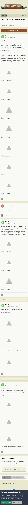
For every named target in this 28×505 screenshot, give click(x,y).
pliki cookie (19, 493)
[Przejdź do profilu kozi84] (2, 206)
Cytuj (6, 199)
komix (5, 23)
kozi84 (7, 205)
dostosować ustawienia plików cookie (9, 496)
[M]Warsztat (11, 25)
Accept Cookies (7, 502)
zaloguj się (19, 461)
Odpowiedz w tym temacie (14, 30)
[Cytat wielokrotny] (2, 199)
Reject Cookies (17, 502)
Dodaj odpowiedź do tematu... (11, 469)
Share (6, 477)
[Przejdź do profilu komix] (2, 36)
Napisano (10, 37)
